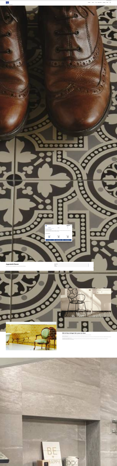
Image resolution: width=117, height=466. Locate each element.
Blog (96, 2)
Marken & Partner (100, 2)
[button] (89, 2)
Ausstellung (104, 2)
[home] (7, 2)
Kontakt (107, 2)
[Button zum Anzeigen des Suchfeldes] (110, 2)
